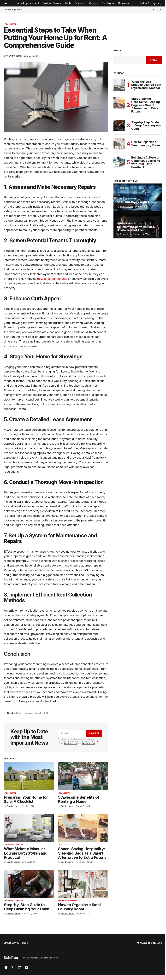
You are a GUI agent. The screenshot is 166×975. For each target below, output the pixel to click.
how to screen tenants (52, 278)
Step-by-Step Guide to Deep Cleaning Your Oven (146, 125)
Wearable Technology (149, 943)
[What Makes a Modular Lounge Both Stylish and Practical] (29, 828)
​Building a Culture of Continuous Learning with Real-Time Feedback (145, 162)
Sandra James (126, 206)
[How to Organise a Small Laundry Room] (83, 884)
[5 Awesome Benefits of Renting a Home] (83, 776)
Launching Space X (14, 9)
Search (117, 50)
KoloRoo (11, 958)
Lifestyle (63, 844)
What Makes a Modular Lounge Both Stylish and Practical (146, 85)
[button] (6, 3)
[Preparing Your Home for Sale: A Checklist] (29, 776)
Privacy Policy (70, 743)
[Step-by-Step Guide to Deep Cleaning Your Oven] (29, 884)
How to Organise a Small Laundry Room (145, 143)
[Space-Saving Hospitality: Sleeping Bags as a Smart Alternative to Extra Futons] (83, 828)
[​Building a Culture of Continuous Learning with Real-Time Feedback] (119, 162)
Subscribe (94, 733)
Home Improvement (14, 844)
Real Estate (10, 24)
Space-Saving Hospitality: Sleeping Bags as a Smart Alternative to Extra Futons (145, 105)
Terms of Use (88, 743)
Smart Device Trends (16, 943)
